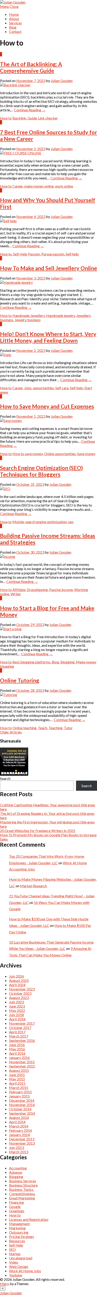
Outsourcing (18, 1232)
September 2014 (22, 1113)
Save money (86, 454)
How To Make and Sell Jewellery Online (48, 268)
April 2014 (17, 1122)
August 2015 (19, 1070)
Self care (62, 388)
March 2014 (18, 1126)
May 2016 (17, 1049)
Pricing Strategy (21, 1236)
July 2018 (16, 1015)
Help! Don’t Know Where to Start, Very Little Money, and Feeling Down (48, 337)
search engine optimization (46, 522)
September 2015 (22, 1066)
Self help (72, 254)
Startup (15, 1253)
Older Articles (11, 732)
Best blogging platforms (31, 662)
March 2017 (18, 1036)
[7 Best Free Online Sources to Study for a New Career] (20, 153)
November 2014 (22, 1104)
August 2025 (19, 980)
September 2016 (22, 1040)
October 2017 (20, 1027)
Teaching (55, 728)
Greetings (16, 1211)
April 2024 (17, 985)
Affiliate (18, 589)
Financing (16, 1202)
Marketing (17, 1228)
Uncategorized (20, 1258)
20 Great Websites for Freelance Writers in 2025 (37, 830)
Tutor (68, 728)
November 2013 (22, 1143)
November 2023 (22, 989)
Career (17, 186)
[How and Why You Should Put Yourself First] (8, 221)
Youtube (15, 1275)
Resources (17, 1241)
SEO (12, 1249)
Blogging (67, 662)
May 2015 (17, 1079)
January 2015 (19, 1096)
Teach (42, 728)
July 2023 (16, 1002)
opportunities (43, 388)
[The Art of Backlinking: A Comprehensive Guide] (15, 85)
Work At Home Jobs (25, 1271)
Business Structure (23, 1185)
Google (15, 1206)
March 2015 (18, 1087)
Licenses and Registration (28, 1219)
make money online (39, 186)
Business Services (22, 1181)
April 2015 (17, 1083)
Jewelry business (28, 320)
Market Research (33, 886)
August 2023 (19, 997)
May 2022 (17, 1010)
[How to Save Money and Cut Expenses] (11, 420)
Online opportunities (60, 454)
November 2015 (22, 1062)
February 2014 (20, 1130)
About (14, 18)
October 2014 (20, 1109)
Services (15, 23)
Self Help (20, 254)
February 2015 (20, 1092)
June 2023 (17, 1006)
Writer (16, 594)
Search (5, 778)
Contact (15, 31)
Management (19, 1224)
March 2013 (18, 1152)
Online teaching (24, 728)
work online (64, 186)
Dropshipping (37, 589)
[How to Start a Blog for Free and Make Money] (11, 629)
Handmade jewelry (60, 315)
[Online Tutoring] (8, 694)
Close (14, 6)
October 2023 (20, 993)
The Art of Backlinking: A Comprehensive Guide (31, 67)
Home (14, 14)
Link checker (48, 118)
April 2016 (17, 1053)
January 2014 (19, 1134)
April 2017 (17, 1032)
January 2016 (19, 1057)
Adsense (15, 1172)
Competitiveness (22, 1194)
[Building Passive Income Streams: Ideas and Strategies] (7, 556)
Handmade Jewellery (28, 315)
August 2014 (19, 1117)
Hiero (4, 1283)
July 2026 (16, 976)
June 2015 (17, 1075)
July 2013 (16, 1147)
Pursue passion (52, 254)
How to (6, 118)
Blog (12, 27)
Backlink (19, 118)
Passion (34, 254)
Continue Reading (30, 110)
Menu (4, 6)
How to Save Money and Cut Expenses (47, 406)
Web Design (18, 1266)
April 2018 (17, 1019)
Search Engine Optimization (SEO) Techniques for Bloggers (41, 471)
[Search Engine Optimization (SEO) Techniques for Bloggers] (5, 488)
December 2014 (21, 1100)
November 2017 (22, 1023)
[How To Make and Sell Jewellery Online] (16, 282)
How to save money (27, 454)
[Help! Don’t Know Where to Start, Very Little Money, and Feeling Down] (5, 355)
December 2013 (21, 1139)
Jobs (28, 388)
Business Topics (21, 1189)
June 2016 (17, 1045)
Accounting (18, 1168)
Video (13, 1262)
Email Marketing (22, 1198)
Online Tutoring (19, 680)
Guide (32, 118)
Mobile (18, 522)
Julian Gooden (62, 80)
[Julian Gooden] (12, 2)
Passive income (61, 589)
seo (71, 522)
